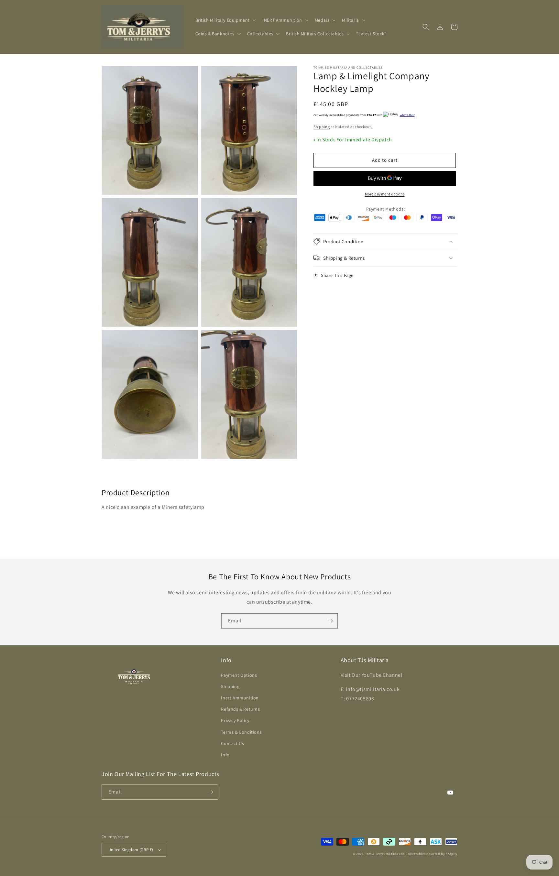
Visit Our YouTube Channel (371, 675)
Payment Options (239, 675)
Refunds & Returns (240, 709)
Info (225, 755)
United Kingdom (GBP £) (130, 849)
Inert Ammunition (240, 698)
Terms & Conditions (241, 732)
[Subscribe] (330, 621)
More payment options (385, 193)
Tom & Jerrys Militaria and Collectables (395, 854)
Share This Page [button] (337, 275)
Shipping (321, 126)
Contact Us (232, 743)
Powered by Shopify (441, 854)
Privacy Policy (235, 720)
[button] (225, 20)
